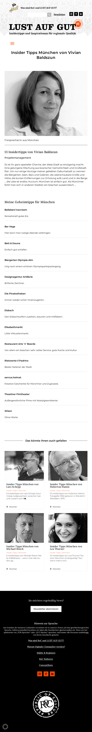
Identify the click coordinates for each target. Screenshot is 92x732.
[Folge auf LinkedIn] (81, 14)
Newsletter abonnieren (46, 609)
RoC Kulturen (46, 659)
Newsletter (59, 14)
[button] (5, 726)
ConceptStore (46, 665)
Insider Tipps (11, 490)
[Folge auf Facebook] (76, 14)
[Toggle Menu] (12, 43)
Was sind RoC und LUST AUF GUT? (39, 8)
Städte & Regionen (46, 652)
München (22, 490)
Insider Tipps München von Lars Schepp (22, 485)
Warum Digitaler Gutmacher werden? (46, 646)
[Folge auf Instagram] (71, 14)
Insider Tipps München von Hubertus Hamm (66, 485)
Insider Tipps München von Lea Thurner (66, 547)
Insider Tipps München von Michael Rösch (22, 547)
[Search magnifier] (49, 15)
